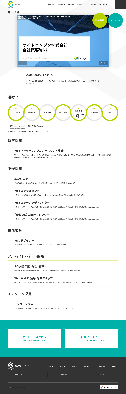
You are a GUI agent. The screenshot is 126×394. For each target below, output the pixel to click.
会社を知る (52, 5)
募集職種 (93, 5)
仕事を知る (61, 5)
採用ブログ (114, 366)
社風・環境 (71, 5)
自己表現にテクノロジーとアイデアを (22, 365)
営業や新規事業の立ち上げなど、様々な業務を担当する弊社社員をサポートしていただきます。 (44, 308)
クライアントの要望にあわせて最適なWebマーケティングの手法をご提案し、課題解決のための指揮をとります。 (49, 195)
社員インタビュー (82, 5)
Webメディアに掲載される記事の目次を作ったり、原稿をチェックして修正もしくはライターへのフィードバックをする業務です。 (53, 282)
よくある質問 (103, 5)
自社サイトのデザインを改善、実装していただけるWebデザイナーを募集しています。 (40, 245)
